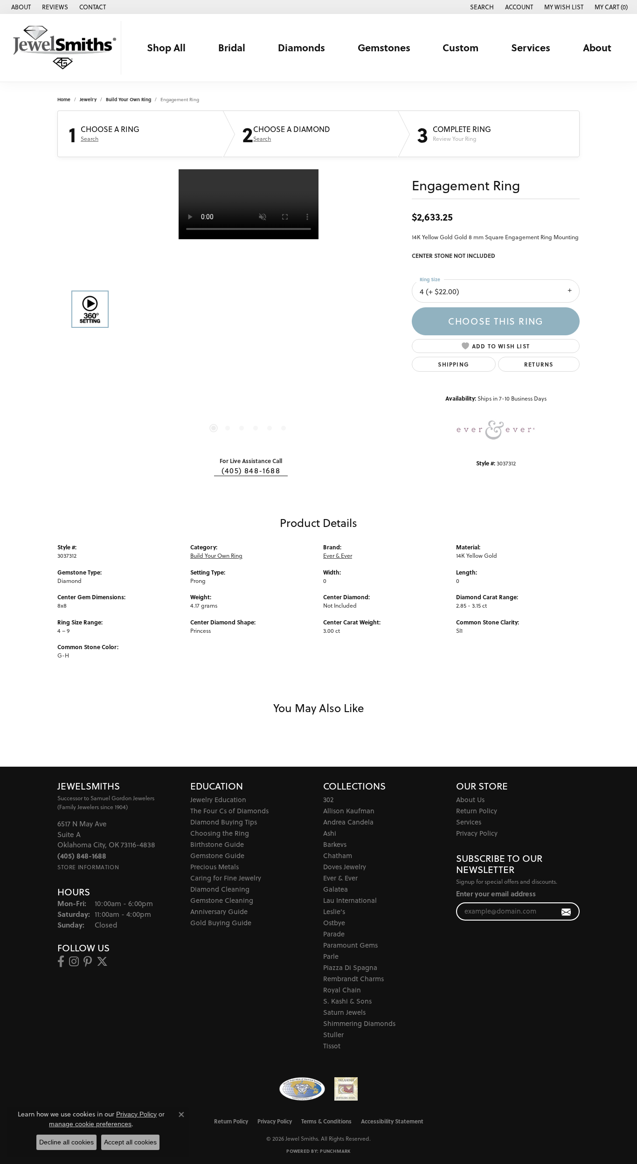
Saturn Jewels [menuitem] (344, 1012)
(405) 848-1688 (251, 470)
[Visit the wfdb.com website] (302, 1089)
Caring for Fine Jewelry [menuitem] (225, 878)
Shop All (166, 48)
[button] (481, 7)
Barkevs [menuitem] (334, 844)
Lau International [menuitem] (350, 900)
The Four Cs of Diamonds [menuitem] (229, 811)
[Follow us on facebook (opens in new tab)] (60, 961)
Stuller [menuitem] (333, 1034)
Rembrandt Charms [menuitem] (353, 979)
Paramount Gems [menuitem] (350, 945)
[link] (20, 7)
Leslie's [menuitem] (334, 911)
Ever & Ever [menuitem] (340, 878)
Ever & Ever (337, 556)
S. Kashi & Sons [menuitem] (347, 1001)
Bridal (231, 48)
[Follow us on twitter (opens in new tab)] (102, 961)
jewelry (88, 99)
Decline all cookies (66, 1142)
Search (89, 139)
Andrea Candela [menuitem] (348, 822)
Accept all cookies (130, 1142)
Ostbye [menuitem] (334, 923)
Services (530, 48)
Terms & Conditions (326, 1121)
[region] (248, 309)
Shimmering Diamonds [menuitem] (359, 1023)
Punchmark (335, 1151)
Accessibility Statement (392, 1121)
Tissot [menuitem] (331, 1046)
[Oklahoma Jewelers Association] (346, 1089)
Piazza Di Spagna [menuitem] (350, 967)
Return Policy (476, 811)
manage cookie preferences (90, 1124)
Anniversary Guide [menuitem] (219, 911)
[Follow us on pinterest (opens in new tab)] (87, 961)
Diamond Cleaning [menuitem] (219, 889)
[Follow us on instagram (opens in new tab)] (74, 961)
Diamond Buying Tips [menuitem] (223, 822)
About (597, 48)
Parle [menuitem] (331, 956)
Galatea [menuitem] (335, 889)
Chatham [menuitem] (337, 855)
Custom (460, 48)
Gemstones (384, 48)
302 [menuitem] (328, 799)
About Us (470, 799)
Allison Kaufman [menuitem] (348, 811)
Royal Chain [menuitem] (342, 990)
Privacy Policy (477, 833)
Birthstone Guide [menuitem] (217, 844)
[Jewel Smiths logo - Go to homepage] (63, 48)
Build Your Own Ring (128, 99)
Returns (538, 364)
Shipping (453, 364)
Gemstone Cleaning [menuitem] (221, 900)
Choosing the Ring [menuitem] (219, 833)
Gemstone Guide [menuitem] (217, 855)
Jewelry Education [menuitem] (218, 799)
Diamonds (301, 48)
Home (63, 99)
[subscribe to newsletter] (566, 911)
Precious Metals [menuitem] (214, 867)
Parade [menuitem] (334, 934)
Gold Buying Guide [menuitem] (220, 923)
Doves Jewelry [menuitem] (344, 867)
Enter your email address (496, 894)
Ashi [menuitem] (329, 833)
